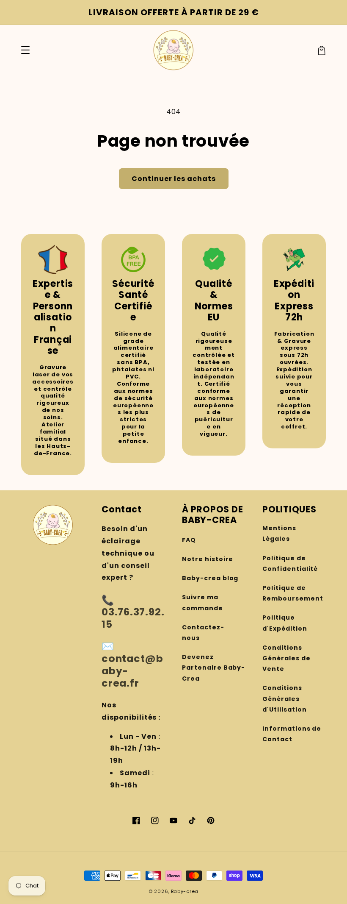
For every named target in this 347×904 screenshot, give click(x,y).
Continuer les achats (174, 179)
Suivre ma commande (202, 602)
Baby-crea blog (210, 578)
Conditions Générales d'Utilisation (284, 698)
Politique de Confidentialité (290, 563)
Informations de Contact (291, 733)
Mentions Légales (279, 533)
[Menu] (25, 50)
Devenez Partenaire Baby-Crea (213, 667)
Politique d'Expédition (284, 622)
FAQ (189, 540)
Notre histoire (207, 559)
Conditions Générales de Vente (286, 658)
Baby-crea (184, 891)
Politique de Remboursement (292, 593)
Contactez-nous (203, 632)
